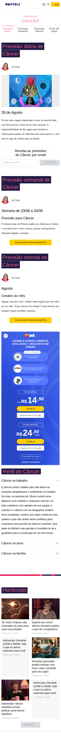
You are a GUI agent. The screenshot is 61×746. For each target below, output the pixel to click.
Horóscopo (30, 16)
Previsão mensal (39, 29)
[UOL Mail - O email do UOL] (44, 4)
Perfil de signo (54, 29)
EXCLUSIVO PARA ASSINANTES (31, 242)
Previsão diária (7, 29)
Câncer (30, 21)
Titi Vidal (15, 67)
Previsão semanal (23, 29)
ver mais (29, 725)
